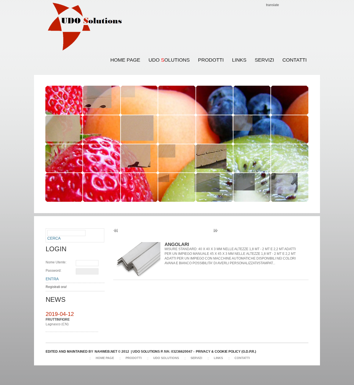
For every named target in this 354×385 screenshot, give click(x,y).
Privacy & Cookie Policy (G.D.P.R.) (226, 351)
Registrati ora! (56, 287)
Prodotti (211, 60)
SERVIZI (264, 60)
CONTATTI (294, 60)
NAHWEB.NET (106, 351)
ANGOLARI (177, 244)
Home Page (125, 60)
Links (218, 358)
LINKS (239, 60)
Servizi (196, 358)
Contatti (242, 358)
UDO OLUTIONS (167, 56)
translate (272, 5)
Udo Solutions (166, 358)
